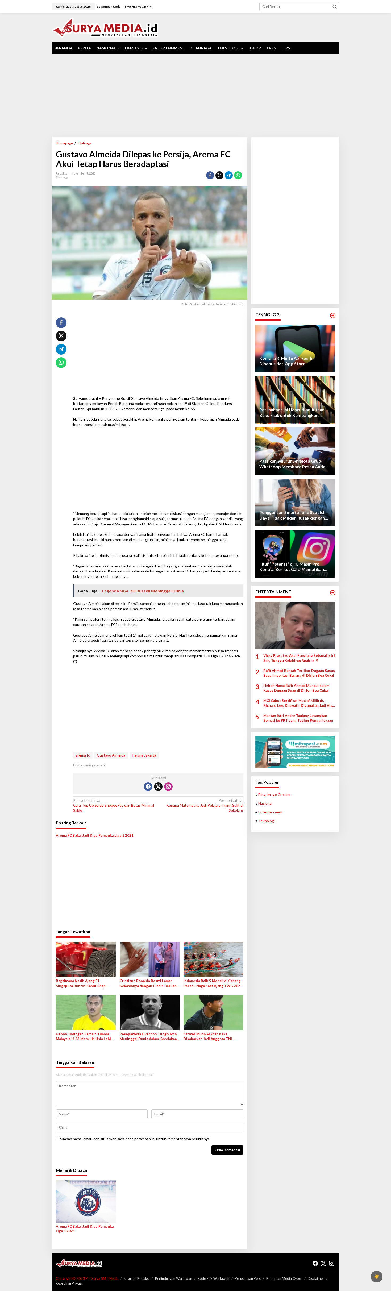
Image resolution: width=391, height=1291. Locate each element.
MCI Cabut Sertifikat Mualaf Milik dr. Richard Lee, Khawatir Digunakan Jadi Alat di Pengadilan (298, 703)
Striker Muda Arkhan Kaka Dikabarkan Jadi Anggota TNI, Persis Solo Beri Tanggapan (208, 1036)
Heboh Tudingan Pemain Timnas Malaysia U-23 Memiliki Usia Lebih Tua (84, 1036)
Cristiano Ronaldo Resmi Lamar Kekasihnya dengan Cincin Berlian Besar (148, 983)
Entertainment (270, 812)
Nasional (265, 803)
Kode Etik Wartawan (213, 1278)
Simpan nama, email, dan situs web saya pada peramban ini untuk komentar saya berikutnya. (135, 1138)
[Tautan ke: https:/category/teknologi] (333, 315)
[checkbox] (376, 1276)
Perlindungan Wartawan (173, 1278)
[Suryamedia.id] (105, 27)
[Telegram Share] (229, 175)
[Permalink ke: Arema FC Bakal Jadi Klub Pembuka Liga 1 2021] (86, 1201)
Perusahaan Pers (248, 1278)
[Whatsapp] (238, 175)
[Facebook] (148, 786)
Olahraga (62, 177)
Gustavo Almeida (111, 755)
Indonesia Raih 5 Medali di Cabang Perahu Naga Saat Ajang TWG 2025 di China (213, 983)
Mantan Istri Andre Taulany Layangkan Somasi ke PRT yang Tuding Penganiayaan (298, 718)
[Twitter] (158, 786)
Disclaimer (316, 1278)
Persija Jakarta (144, 755)
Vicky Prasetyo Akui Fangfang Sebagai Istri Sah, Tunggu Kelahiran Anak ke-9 (299, 658)
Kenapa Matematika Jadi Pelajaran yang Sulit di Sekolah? (204, 805)
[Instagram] (168, 786)
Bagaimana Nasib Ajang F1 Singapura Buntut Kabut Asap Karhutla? (81, 983)
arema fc (83, 755)
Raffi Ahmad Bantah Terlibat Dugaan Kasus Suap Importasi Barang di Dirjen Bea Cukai (299, 673)
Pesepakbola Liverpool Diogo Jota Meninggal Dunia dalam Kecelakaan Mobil (149, 1036)
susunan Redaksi (136, 1278)
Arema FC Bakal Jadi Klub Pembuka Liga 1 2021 (95, 835)
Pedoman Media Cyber (284, 1278)
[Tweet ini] (219, 175)
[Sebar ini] (210, 175)
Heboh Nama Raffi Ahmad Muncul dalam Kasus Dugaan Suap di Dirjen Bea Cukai (296, 687)
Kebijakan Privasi (69, 1283)
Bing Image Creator (274, 794)
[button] (334, 6)
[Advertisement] (195, 95)
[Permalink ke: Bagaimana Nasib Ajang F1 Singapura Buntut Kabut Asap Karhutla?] (86, 959)
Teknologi (266, 821)
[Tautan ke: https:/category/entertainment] (333, 593)
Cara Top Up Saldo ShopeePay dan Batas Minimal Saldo (113, 805)
